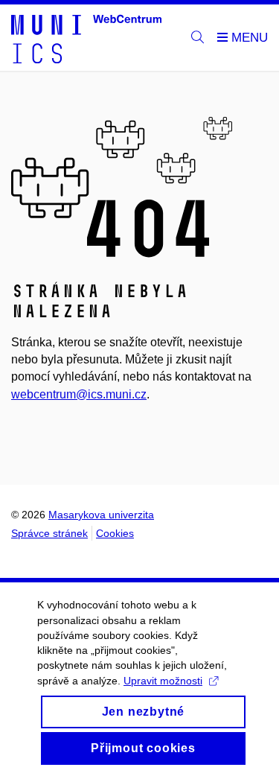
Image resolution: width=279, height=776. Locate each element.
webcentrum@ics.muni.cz (79, 394)
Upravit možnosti (163, 681)
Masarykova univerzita (101, 515)
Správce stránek (49, 533)
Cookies (115, 533)
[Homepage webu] (86, 38)
